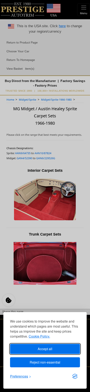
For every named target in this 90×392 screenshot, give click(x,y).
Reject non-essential (45, 362)
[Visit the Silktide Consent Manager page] (75, 376)
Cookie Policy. (39, 336)
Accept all (45, 348)
